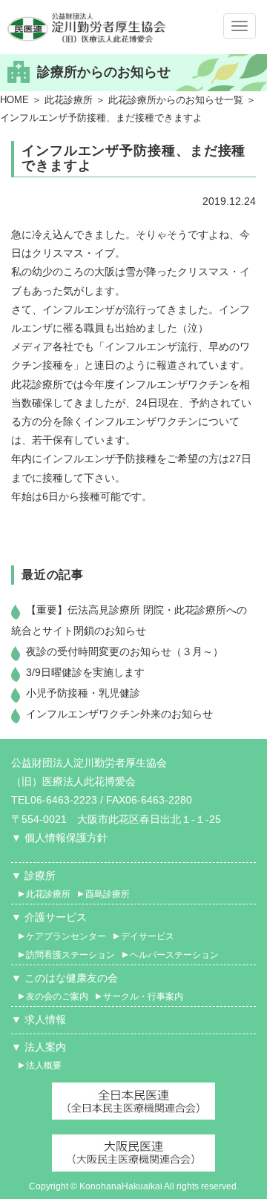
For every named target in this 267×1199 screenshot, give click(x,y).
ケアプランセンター (66, 936)
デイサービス (147, 936)
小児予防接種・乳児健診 (83, 693)
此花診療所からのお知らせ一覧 (175, 99)
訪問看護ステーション (70, 955)
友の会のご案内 (57, 996)
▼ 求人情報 (38, 1019)
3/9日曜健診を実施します (85, 672)
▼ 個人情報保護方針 (59, 838)
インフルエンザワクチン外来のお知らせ (119, 714)
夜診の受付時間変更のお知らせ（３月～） (124, 651)
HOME (14, 99)
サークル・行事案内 (143, 996)
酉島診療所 (107, 894)
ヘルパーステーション (174, 955)
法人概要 (44, 1065)
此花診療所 (68, 99)
